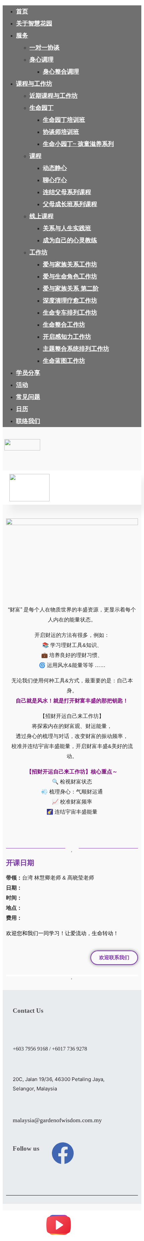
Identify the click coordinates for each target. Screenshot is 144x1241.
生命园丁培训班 (64, 119)
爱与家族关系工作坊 (70, 264)
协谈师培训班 (61, 132)
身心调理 (41, 59)
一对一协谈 (44, 47)
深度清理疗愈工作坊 (70, 300)
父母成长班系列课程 (70, 204)
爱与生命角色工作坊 (70, 276)
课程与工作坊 (34, 83)
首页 (22, 11)
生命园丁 (41, 107)
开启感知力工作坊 (67, 336)
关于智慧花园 (34, 23)
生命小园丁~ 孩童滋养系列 (78, 144)
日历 (22, 409)
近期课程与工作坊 (53, 95)
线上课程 (41, 216)
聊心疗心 (55, 180)
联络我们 (28, 421)
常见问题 (28, 397)
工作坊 (38, 252)
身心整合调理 (61, 71)
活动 (22, 385)
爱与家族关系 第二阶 (71, 288)
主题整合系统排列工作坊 (76, 348)
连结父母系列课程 (67, 192)
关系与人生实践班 (67, 228)
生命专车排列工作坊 (70, 312)
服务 (22, 35)
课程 (35, 156)
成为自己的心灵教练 (70, 240)
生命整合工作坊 (64, 324)
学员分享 (28, 372)
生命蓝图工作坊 (64, 360)
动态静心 (55, 168)
